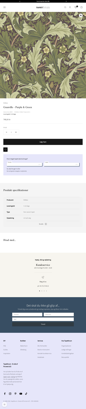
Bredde (9, 162)
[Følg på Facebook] (4, 393)
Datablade (41, 357)
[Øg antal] (16, 132)
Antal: (5, 127)
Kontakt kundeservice (44, 353)
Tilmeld (43, 324)
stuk (8, 377)
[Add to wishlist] (5, 149)
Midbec (5, 103)
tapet (5, 377)
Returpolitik (65, 357)
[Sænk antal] (6, 132)
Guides (5, 350)
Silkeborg (23, 350)
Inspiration (6, 353)
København (23, 346)
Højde (46, 162)
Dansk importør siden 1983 (43, 1)
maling (13, 377)
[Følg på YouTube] (20, 393)
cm (39, 164)
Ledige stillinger (66, 350)
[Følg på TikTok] (26, 393)
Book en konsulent (44, 350)
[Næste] (66, 1)
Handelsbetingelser (67, 353)
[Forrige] (19, 1)
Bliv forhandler (42, 346)
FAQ (4, 346)
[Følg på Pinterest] (15, 393)
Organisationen (66, 346)
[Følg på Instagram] (10, 393)
